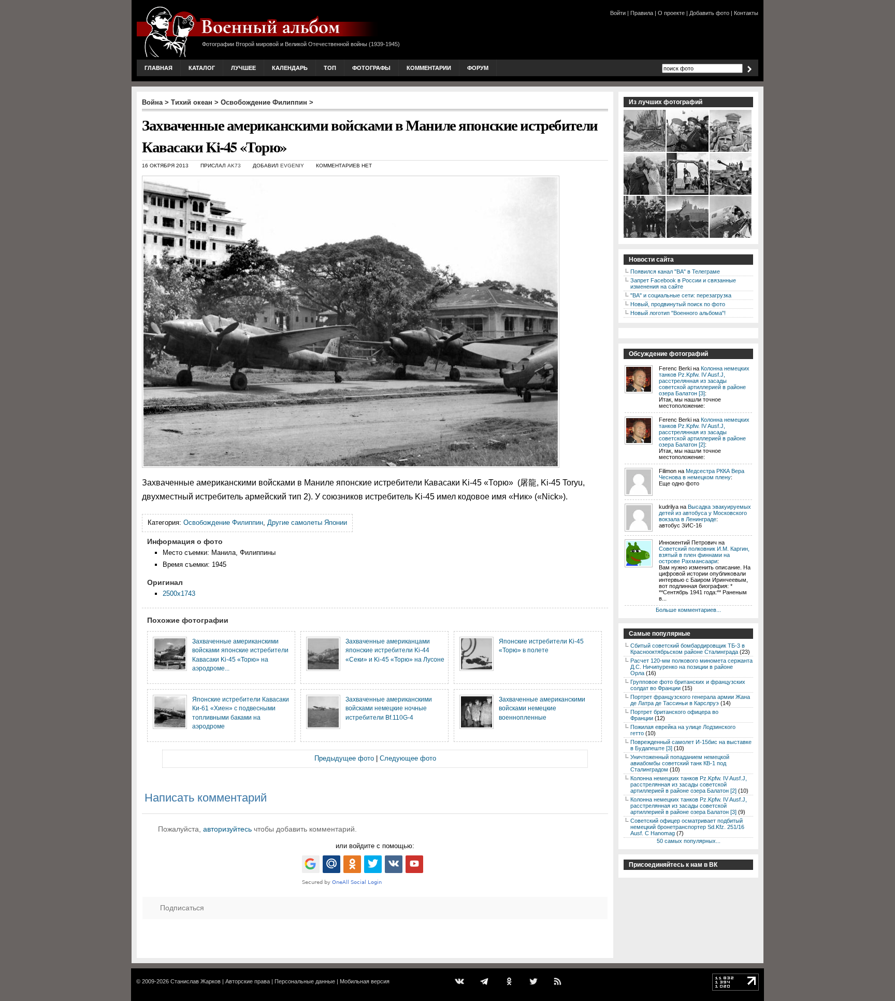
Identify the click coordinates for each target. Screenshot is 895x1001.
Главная (158, 68)
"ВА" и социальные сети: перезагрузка (680, 295)
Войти (618, 13)
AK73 (234, 165)
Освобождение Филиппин (264, 102)
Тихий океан (191, 102)
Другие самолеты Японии (307, 522)
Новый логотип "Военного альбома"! (678, 313)
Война (152, 102)
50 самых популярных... (688, 841)
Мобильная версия (364, 981)
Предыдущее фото (344, 758)
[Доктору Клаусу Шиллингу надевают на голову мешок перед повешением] (688, 194)
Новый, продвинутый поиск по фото (677, 304)
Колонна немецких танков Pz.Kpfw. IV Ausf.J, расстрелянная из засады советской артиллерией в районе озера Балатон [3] (704, 380)
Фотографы (371, 68)
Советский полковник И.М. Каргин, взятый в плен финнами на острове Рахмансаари (704, 555)
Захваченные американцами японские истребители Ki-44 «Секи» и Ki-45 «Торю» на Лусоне (394, 650)
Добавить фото (709, 13)
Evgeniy (292, 165)
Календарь (290, 68)
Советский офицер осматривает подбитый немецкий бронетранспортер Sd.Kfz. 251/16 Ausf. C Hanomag (687, 827)
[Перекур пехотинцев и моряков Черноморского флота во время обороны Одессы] (688, 151)
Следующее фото (408, 758)
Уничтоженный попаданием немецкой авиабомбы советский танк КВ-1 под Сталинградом (679, 763)
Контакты (746, 13)
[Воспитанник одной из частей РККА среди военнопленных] (731, 151)
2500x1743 (179, 593)
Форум (477, 68)
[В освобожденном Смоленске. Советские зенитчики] (688, 237)
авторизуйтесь (227, 829)
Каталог (202, 68)
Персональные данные (305, 981)
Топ (330, 68)
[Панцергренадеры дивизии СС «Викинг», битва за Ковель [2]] (731, 194)
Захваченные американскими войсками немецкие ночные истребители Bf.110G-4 (388, 708)
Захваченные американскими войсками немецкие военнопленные (542, 708)
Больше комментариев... (688, 610)
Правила (641, 13)
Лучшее (243, 68)
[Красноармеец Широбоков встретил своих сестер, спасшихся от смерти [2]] (645, 194)
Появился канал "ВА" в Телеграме (675, 271)
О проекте (671, 13)
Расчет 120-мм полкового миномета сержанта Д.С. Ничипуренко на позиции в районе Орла (691, 666)
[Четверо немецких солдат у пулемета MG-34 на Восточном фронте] (645, 151)
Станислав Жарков (195, 981)
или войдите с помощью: (375, 846)
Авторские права (247, 981)
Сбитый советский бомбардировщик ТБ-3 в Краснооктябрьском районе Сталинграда (687, 648)
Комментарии (429, 68)
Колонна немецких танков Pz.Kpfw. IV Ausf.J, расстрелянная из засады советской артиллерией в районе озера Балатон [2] (704, 432)
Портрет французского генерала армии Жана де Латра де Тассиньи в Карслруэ (690, 700)
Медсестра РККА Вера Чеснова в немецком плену (701, 474)
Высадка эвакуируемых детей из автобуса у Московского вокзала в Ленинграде (705, 513)
